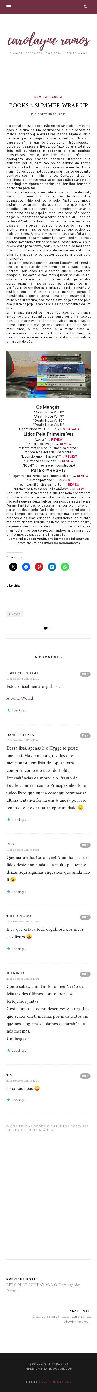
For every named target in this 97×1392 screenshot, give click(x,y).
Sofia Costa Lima (22, 673)
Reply (85, 674)
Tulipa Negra (19, 916)
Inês (10, 844)
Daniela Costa (20, 735)
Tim (9, 1075)
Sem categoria (48, 97)
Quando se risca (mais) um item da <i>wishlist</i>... (61, 1319)
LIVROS (14, 614)
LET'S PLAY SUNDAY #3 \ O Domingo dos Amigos (43, 1288)
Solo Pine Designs (55, 1382)
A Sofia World (19, 699)
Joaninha (15, 973)
